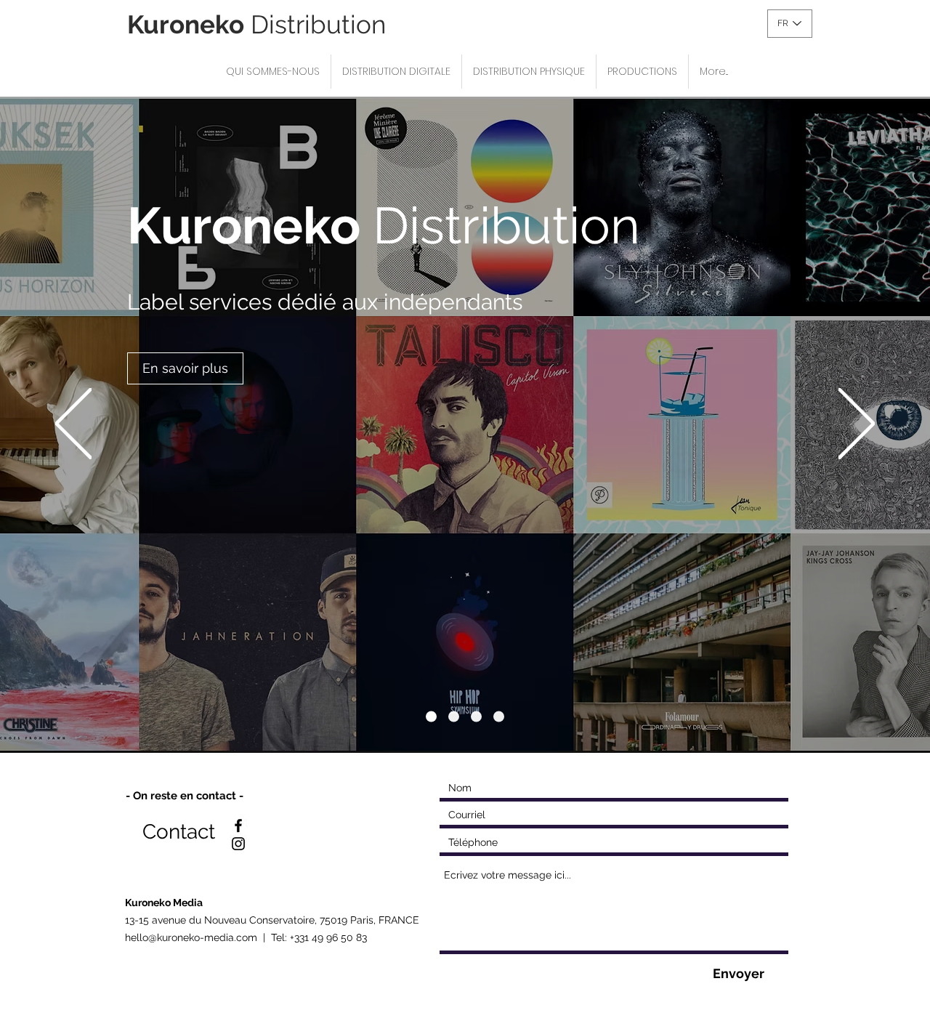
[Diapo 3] (476, 716)
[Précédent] (73, 424)
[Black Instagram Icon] (238, 843)
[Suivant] (856, 424)
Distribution (256, 24)
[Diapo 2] (453, 716)
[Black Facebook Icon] (238, 825)
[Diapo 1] (431, 716)
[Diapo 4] (498, 716)
